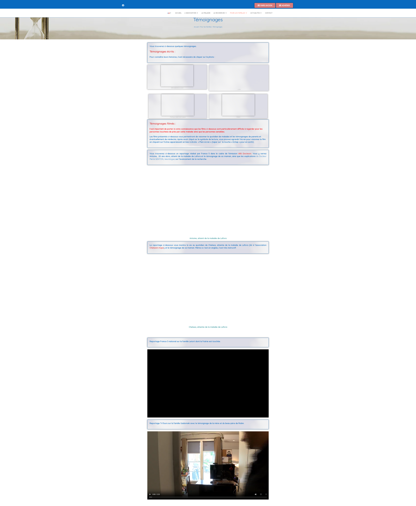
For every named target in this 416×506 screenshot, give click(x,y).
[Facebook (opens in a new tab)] (123, 5)
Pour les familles (205, 27)
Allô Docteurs (244, 153)
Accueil (196, 27)
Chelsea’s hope (157, 248)
